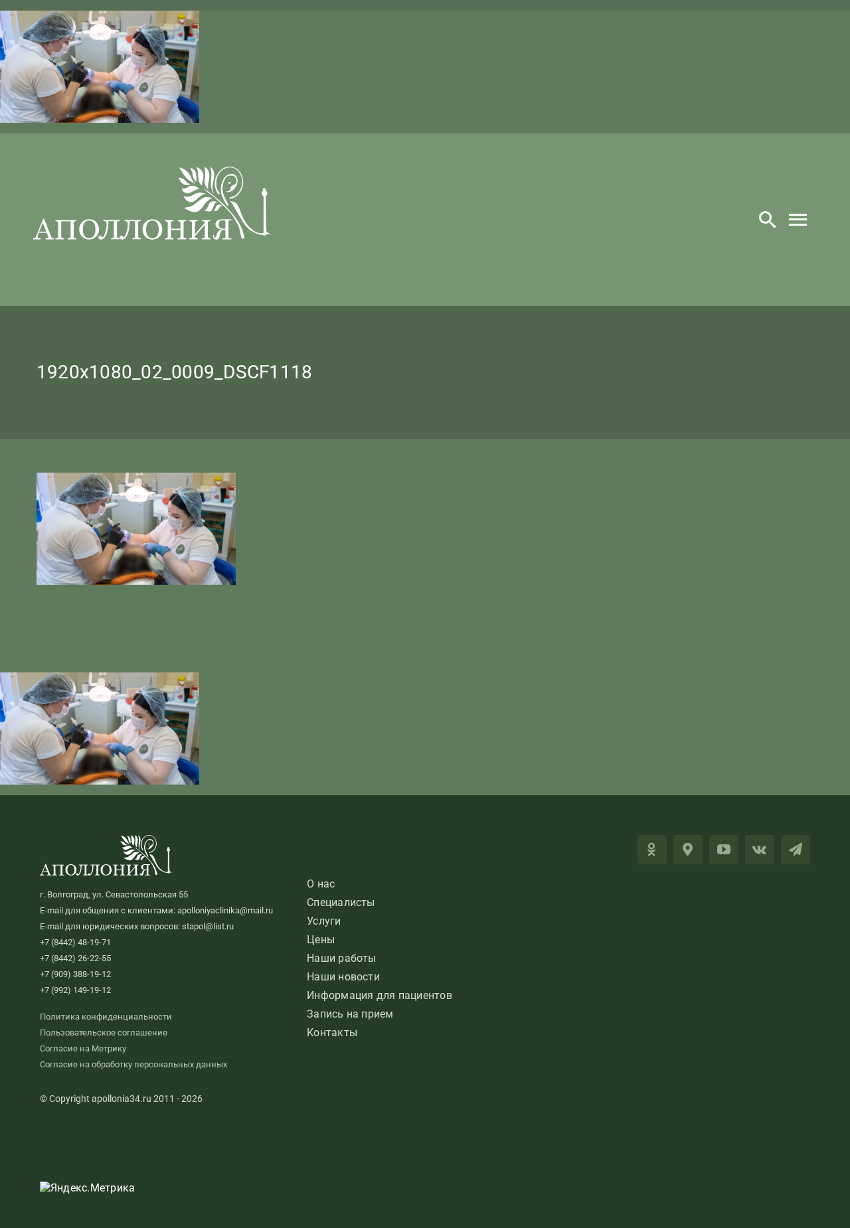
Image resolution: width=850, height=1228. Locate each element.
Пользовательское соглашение (103, 1032)
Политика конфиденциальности (106, 1017)
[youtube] (723, 849)
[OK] (652, 849)
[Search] (768, 219)
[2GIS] (688, 849)
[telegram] (795, 849)
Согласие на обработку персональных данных (133, 1064)
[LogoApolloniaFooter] (106, 840)
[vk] (759, 849)
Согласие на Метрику (83, 1048)
